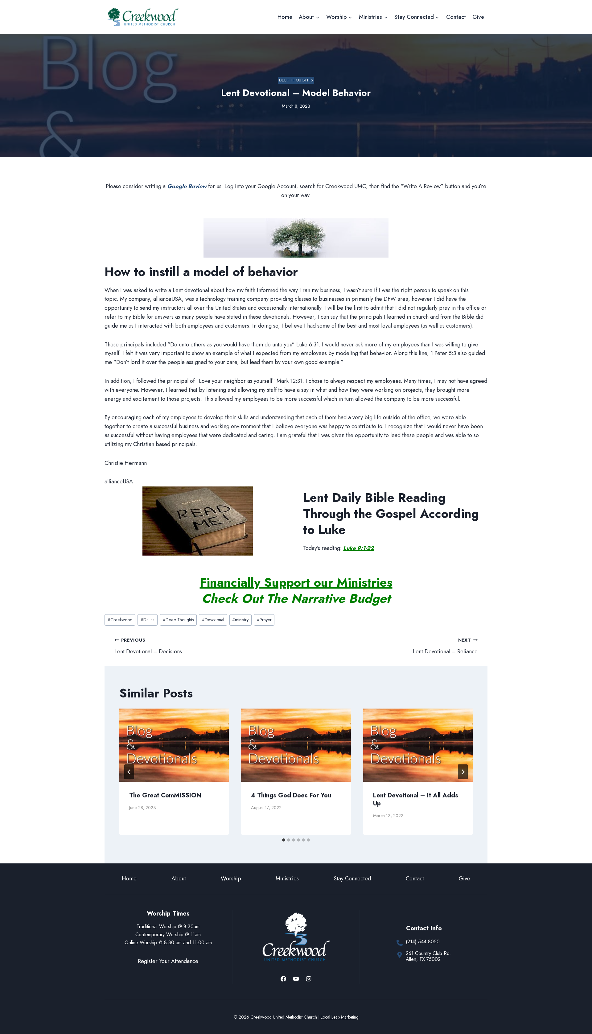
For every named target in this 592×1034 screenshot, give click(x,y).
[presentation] (174, 745)
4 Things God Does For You (291, 795)
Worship (231, 879)
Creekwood (120, 620)
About (178, 879)
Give (478, 17)
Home (285, 17)
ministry (240, 620)
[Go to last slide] (129, 771)
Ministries (287, 879)
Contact (456, 17)
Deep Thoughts (296, 80)
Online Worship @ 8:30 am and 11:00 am (168, 942)
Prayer (264, 620)
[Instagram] (308, 978)
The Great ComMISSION (165, 795)
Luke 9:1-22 (358, 548)
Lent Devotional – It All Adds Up (415, 799)
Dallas (147, 620)
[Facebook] (283, 978)
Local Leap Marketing (340, 1017)
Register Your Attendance (168, 961)
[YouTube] (296, 978)
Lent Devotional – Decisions (148, 646)
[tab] (283, 840)
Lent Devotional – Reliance (445, 646)
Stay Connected (352, 879)
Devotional (213, 620)
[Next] (463, 771)
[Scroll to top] (576, 1008)
